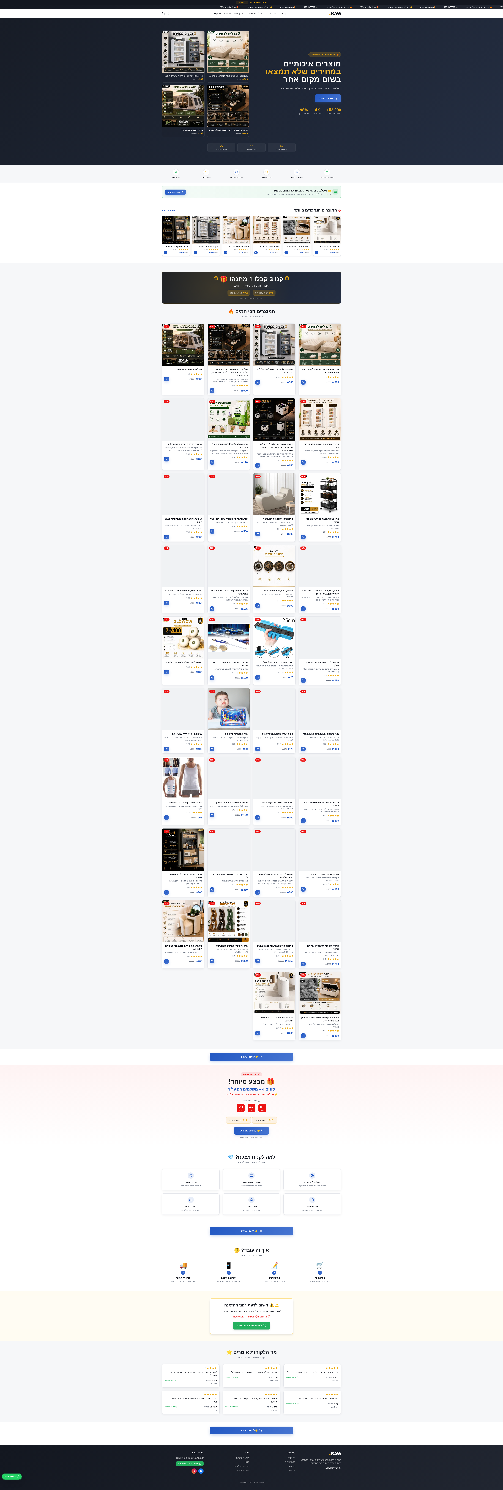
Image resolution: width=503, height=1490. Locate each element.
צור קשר (217, 13)
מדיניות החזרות (242, 1470)
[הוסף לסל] (316, 252)
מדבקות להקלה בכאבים (256, 13)
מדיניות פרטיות (242, 1458)
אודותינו (227, 13)
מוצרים (273, 13)
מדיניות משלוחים (241, 1466)
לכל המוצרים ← (168, 210)
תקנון (247, 1462)
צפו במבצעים (326, 98)
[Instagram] (194, 1471)
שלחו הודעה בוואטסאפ (188, 1464)
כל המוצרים (290, 1462)
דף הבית (283, 13)
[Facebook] (201, 1471)
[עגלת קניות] (163, 13)
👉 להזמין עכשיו (249, 1056)
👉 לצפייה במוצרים (249, 1130)
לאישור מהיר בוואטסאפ (249, 1325)
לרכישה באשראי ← (175, 192)
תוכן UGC (238, 13)
